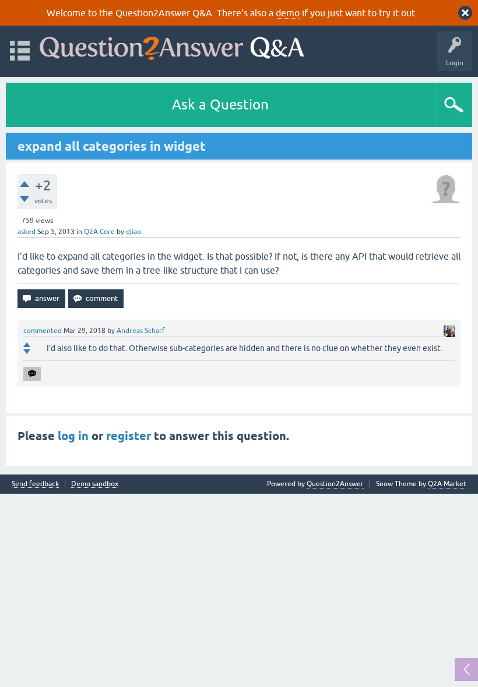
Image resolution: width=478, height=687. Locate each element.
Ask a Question (220, 104)
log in (73, 436)
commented (42, 331)
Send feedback (35, 484)
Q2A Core (99, 232)
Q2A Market (447, 484)
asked (26, 232)
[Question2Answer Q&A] (172, 45)
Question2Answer (335, 484)
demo (288, 13)
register (128, 436)
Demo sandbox (94, 484)
